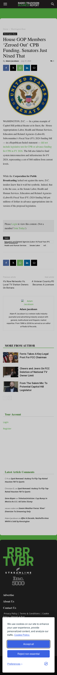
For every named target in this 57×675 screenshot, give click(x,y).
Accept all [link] (28, 644)
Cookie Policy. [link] (22, 635)
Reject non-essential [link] (28, 653)
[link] (14, 664)
